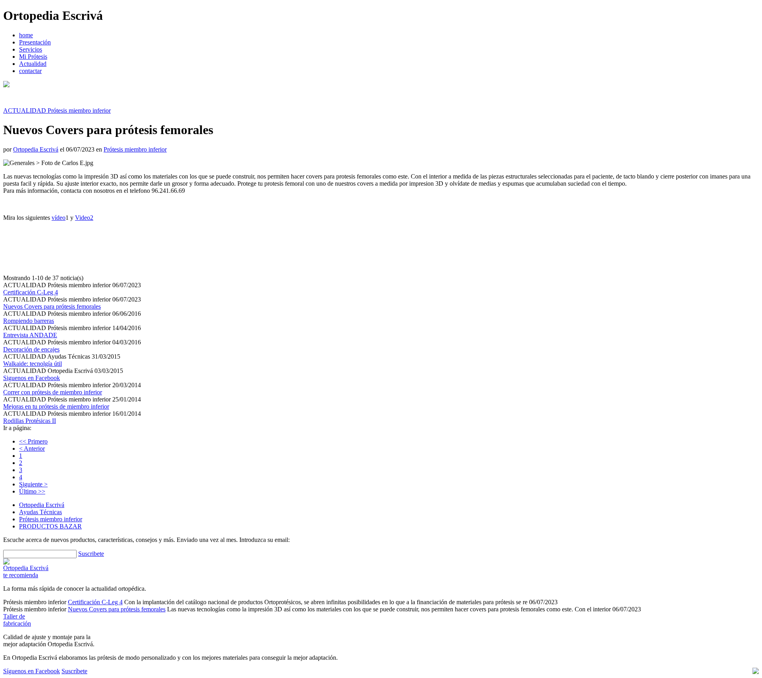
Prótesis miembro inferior (135, 149)
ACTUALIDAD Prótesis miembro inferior (57, 110)
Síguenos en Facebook (31, 671)
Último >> (32, 491)
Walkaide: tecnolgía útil (32, 363)
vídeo (58, 217)
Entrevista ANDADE (30, 335)
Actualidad (32, 63)
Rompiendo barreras (28, 320)
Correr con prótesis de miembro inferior (52, 392)
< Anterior (32, 448)
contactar (30, 70)
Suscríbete (74, 671)
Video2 (84, 217)
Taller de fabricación (17, 620)
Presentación (35, 42)
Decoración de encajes (31, 349)
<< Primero (33, 441)
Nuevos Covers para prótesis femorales (52, 306)
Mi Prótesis (33, 56)
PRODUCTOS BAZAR (50, 526)
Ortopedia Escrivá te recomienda (25, 571)
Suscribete (91, 553)
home (26, 35)
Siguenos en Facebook (31, 378)
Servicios (30, 49)
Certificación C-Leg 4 (30, 292)
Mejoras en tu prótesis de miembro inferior (56, 406)
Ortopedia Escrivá (35, 149)
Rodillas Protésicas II (29, 420)
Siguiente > (33, 484)
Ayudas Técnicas (40, 512)
